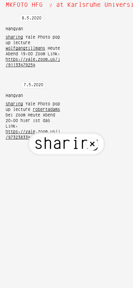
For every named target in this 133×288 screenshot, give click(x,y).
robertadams (46, 110)
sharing (14, 37)
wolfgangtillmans (25, 48)
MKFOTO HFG (24, 5)
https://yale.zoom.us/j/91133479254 (33, 62)
